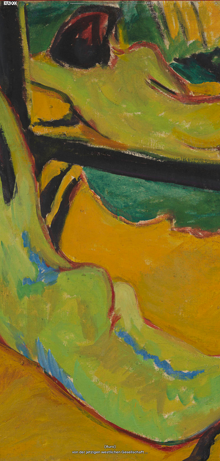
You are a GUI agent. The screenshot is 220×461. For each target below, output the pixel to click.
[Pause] (68, 3)
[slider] (108, 3)
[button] (216, 3)
